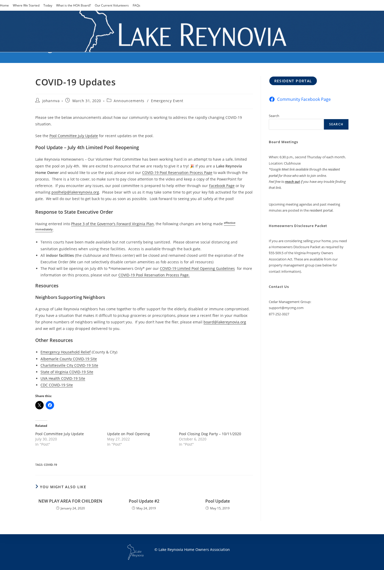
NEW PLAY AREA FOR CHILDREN (70, 501)
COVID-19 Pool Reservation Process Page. (154, 274)
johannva (51, 100)
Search (274, 115)
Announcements (129, 100)
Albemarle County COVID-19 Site (68, 358)
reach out (292, 181)
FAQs (136, 5)
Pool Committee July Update (73, 135)
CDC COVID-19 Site (56, 384)
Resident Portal (293, 80)
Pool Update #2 (144, 501)
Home (4, 5)
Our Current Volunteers (112, 5)
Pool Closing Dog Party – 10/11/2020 (210, 433)
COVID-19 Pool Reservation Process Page (177, 172)
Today (47, 5)
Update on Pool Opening (128, 433)
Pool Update (217, 501)
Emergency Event (167, 100)
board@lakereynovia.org (224, 321)
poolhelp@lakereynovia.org (75, 192)
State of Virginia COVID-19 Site (66, 371)
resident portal (321, 210)
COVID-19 (50, 465)
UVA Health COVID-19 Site (62, 378)
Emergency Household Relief (65, 352)
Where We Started (26, 5)
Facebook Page (222, 185)
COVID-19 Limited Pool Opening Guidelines (197, 268)
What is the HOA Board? (73, 5)
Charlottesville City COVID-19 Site (69, 365)
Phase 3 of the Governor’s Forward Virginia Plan (112, 223)
